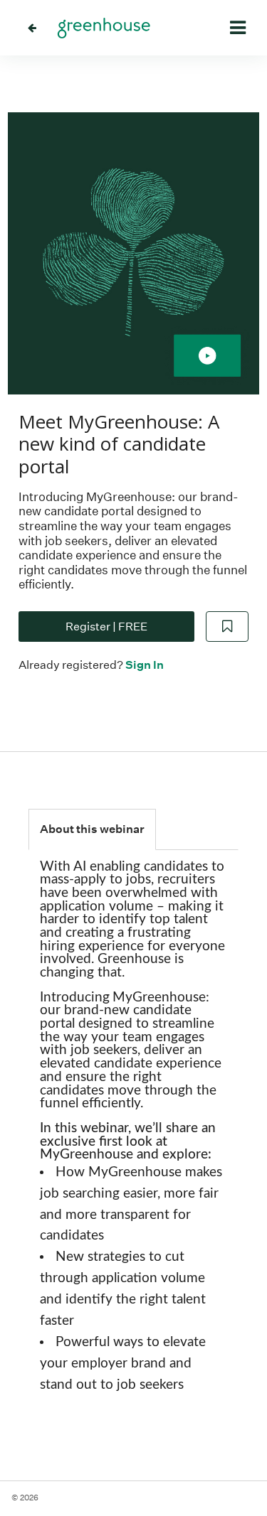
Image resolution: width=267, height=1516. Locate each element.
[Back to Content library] (32, 28)
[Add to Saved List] (227, 627)
